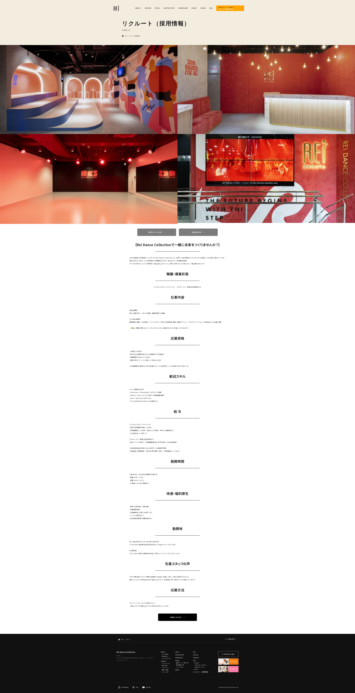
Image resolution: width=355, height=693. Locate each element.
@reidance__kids (199, 667)
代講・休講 (164, 665)
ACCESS (195, 655)
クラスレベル (165, 667)
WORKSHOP (179, 658)
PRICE (177, 652)
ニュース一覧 (179, 667)
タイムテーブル (165, 663)
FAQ (194, 652)
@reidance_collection (200, 665)
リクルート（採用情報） (201, 672)
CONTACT (196, 658)
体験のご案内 (165, 670)
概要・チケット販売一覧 (182, 663)
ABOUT (163, 652)
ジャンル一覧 (165, 672)
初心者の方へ (165, 656)
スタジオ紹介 (165, 654)
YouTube (196, 669)
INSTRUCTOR (179, 655)
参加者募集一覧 (180, 665)
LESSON (163, 661)
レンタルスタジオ (166, 658)
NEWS (177, 670)
